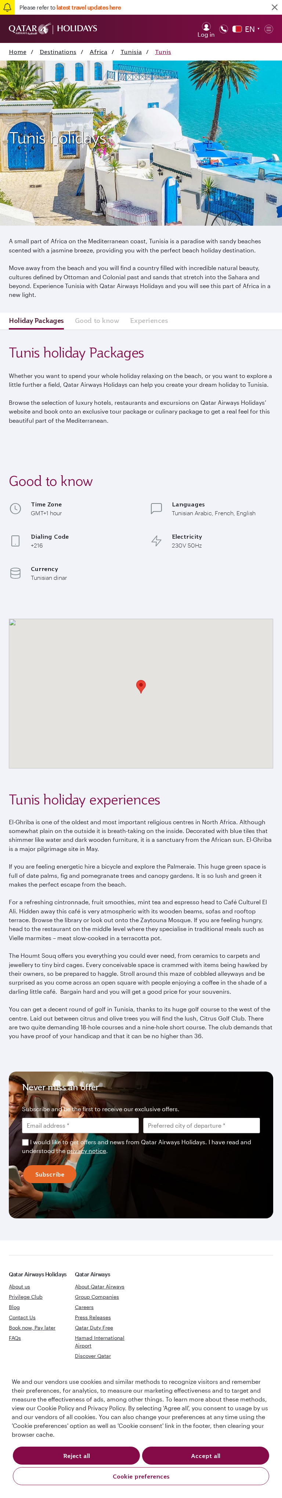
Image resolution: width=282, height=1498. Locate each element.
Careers (84, 1307)
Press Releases (93, 1317)
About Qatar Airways (99, 1286)
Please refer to (70, 7)
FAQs (15, 1338)
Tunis (163, 51)
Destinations (58, 51)
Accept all (205, 1455)
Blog (14, 1307)
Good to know (97, 320)
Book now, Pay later (32, 1327)
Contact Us (22, 1317)
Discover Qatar (93, 1356)
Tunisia (131, 51)
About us (19, 1286)
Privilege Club (26, 1297)
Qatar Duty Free (94, 1327)
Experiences (149, 320)
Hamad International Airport (99, 1342)
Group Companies (97, 1297)
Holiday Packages (36, 320)
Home (17, 51)
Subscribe (49, 1174)
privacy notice (86, 1150)
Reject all (76, 1455)
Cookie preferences (141, 1476)
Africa (98, 51)
